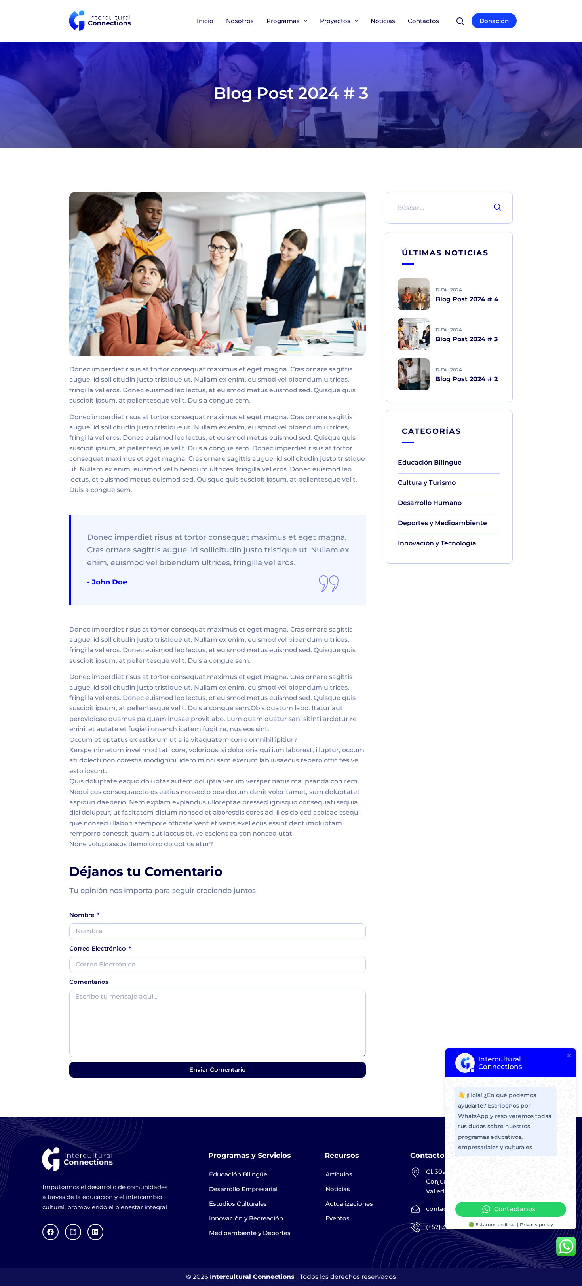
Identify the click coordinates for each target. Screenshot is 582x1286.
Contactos (423, 21)
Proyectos (335, 21)
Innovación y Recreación (246, 1218)
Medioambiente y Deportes (250, 1233)
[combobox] (437, 208)
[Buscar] (460, 21)
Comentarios (88, 981)
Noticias (383, 21)
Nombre (82, 915)
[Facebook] (50, 1232)
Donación (494, 21)
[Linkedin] (95, 1232)
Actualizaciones (349, 1203)
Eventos (337, 1218)
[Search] (497, 208)
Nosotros (240, 21)
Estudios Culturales (238, 1203)
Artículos (338, 1174)
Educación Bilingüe (238, 1174)
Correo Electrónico (98, 948)
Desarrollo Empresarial (243, 1189)
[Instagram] (73, 1232)
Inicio (205, 21)
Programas (283, 21)
